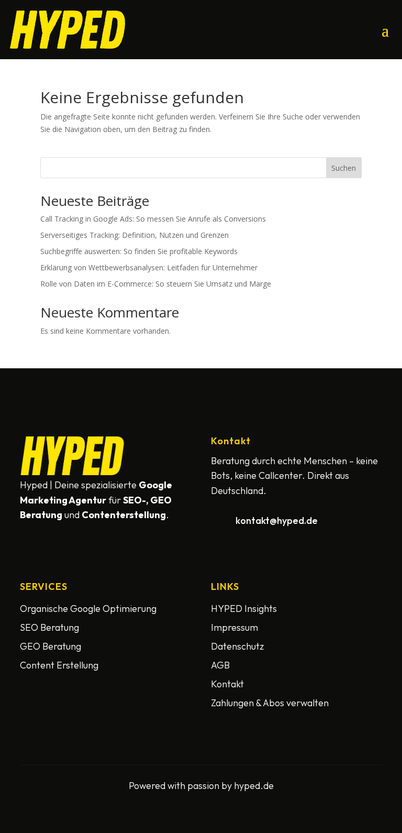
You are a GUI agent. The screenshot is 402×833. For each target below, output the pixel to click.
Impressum (234, 627)
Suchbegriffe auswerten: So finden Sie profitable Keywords (139, 251)
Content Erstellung (59, 665)
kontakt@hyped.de (277, 520)
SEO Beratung (49, 627)
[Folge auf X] (55, 535)
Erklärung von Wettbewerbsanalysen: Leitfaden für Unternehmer (149, 267)
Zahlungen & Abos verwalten (270, 703)
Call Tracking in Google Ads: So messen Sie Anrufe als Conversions (153, 219)
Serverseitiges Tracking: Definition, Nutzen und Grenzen (134, 235)
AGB (220, 665)
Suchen (343, 168)
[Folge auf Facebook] (30, 535)
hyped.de (254, 786)
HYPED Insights (244, 608)
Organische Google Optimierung (88, 608)
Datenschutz (237, 646)
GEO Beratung (50, 646)
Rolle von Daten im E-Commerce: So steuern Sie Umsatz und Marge (155, 284)
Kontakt (227, 684)
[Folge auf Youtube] (80, 535)
